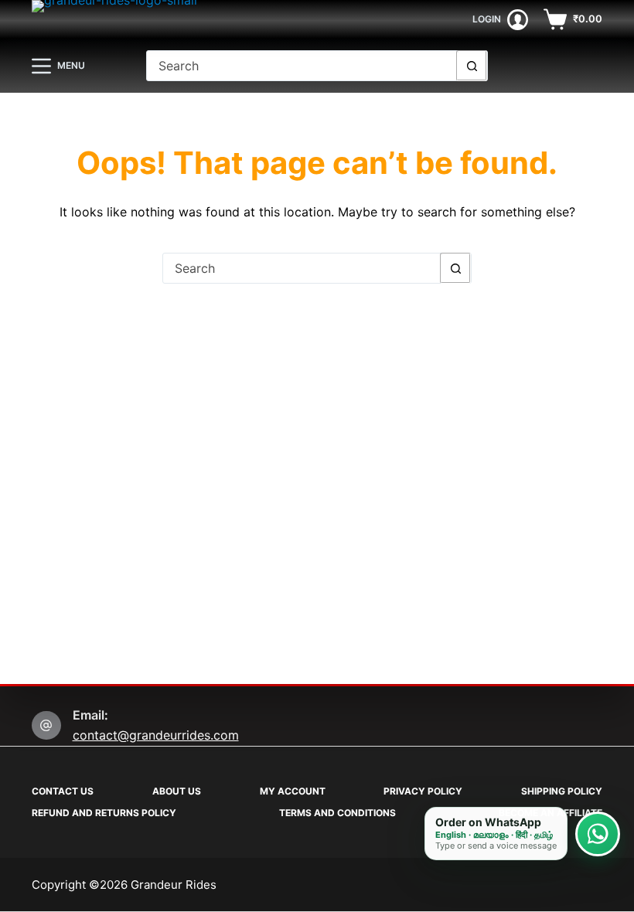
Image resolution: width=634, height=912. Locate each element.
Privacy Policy (422, 791)
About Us (176, 791)
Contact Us (63, 791)
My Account (293, 791)
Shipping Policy (561, 791)
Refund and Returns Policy (104, 812)
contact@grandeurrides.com (156, 735)
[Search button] (471, 65)
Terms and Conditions (337, 812)
